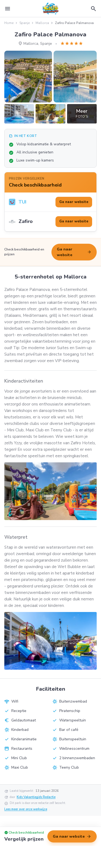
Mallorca (42, 23)
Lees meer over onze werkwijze (25, 809)
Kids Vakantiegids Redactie (36, 797)
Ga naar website (74, 252)
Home (8, 23)
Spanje (24, 23)
